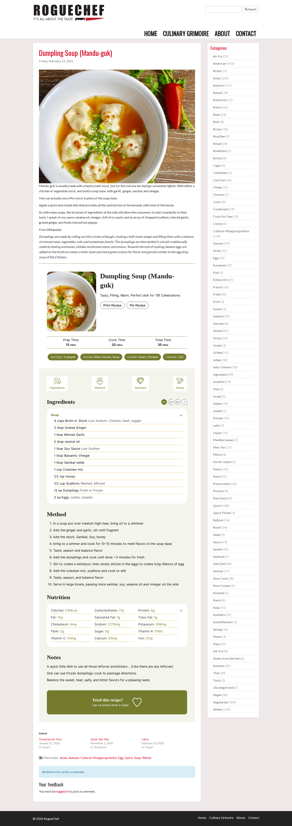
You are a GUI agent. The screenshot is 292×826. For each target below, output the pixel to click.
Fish (216, 272)
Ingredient (220, 374)
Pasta (217, 476)
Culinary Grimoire (186, 33)
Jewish (217, 411)
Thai (216, 673)
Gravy (217, 338)
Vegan (217, 695)
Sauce (217, 542)
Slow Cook (220, 578)
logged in (62, 791)
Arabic (217, 71)
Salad (216, 534)
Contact (246, 33)
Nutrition (140, 387)
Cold (216, 202)
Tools (216, 680)
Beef (216, 122)
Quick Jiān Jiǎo (99, 739)
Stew (216, 644)
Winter (147, 758)
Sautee (217, 549)
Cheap (217, 187)
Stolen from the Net (226, 658)
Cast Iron (219, 180)
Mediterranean (223, 440)
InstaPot (219, 381)
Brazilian (219, 136)
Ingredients (57, 387)
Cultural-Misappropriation (98, 758)
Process (218, 491)
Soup (137, 758)
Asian (63, 758)
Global (217, 331)
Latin (216, 425)
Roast (217, 527)
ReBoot (218, 520)
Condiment (220, 209)
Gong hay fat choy (50, 739)
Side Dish (219, 564)
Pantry (217, 469)
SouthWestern (222, 622)
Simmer (218, 571)
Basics (217, 107)
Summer (218, 666)
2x (170, 402)
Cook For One (222, 216)
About (222, 33)
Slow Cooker (221, 585)
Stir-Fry (218, 651)
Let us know (101, 705)
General (218, 316)
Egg (120, 758)
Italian (217, 403)
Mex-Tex (219, 447)
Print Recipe (112, 305)
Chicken (218, 194)
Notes (180, 387)
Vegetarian (220, 702)
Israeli (217, 396)
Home (150, 33)
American (219, 63)
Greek (217, 345)
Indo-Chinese (222, 367)
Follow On (220, 280)
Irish (216, 389)
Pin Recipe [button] (137, 305)
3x (177, 402)
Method (100, 387)
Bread (217, 143)
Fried (216, 294)
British (217, 158)
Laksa (145, 739)
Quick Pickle (221, 513)
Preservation (221, 484)
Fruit (216, 301)
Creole (217, 223)
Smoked (218, 593)
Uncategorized (223, 687)
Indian (217, 360)
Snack (217, 600)
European (219, 265)
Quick (129, 758)
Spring (217, 629)
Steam (217, 636)
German (218, 323)
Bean (216, 114)
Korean (218, 418)
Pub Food (219, 498)
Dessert (218, 243)
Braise (217, 129)
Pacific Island (222, 462)
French (217, 287)
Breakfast (220, 151)
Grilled (217, 352)
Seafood (218, 556)
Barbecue (219, 100)
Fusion (217, 309)
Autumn (74, 758)
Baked (217, 93)
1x (163, 402)
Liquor (217, 433)
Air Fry (217, 56)
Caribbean (220, 173)
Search (252, 9)
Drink (217, 251)
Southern (219, 614)
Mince (217, 454)
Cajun (217, 165)
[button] (181, 415)
